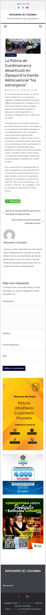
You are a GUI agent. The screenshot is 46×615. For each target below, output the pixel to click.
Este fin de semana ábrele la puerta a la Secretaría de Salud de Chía (22, 212)
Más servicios (8, 585)
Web (5, 356)
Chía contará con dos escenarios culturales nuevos (26, 221)
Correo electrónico (11, 344)
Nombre (6, 333)
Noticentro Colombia (30, 90)
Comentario (9, 301)
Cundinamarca (11, 55)
